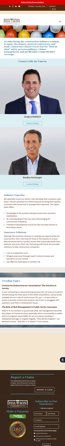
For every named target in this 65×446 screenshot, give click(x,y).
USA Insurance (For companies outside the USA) (46, 440)
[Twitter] (10, 6)
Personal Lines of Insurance (43, 436)
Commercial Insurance (41, 433)
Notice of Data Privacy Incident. (32, 2)
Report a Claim (44, 389)
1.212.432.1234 (39, 6)
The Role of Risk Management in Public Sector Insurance (29, 307)
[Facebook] (12, 6)
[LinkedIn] (16, 6)
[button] (60, 21)
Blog (54, 9)
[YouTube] (19, 6)
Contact (52, 6)
